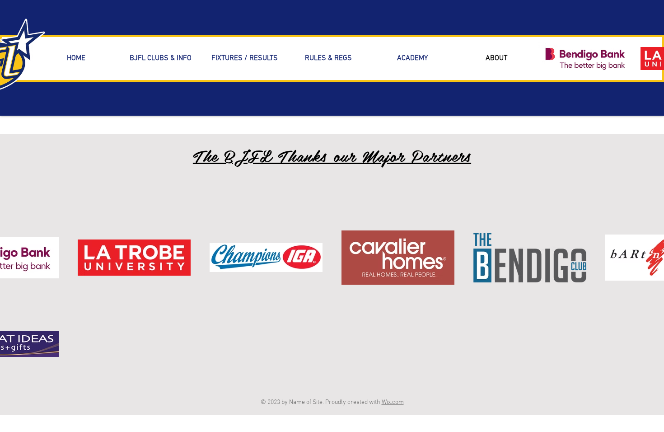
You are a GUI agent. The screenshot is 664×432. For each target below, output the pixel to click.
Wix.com (393, 402)
